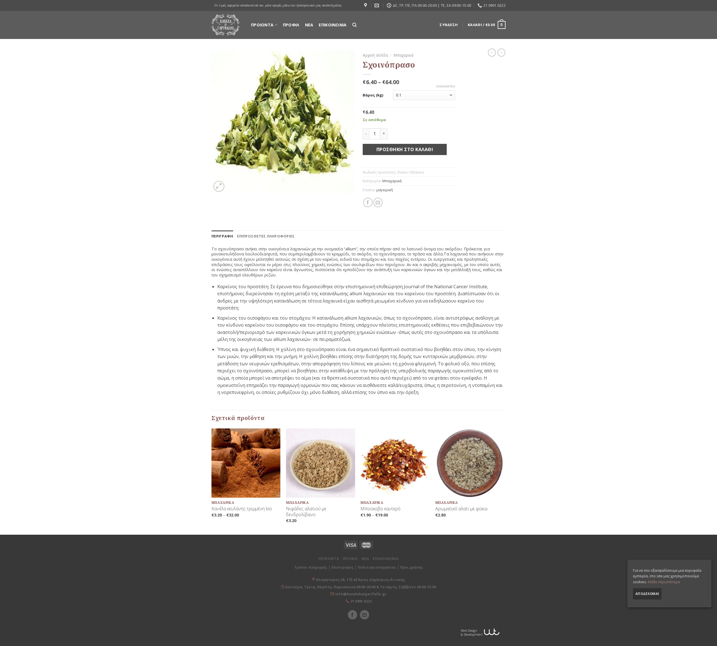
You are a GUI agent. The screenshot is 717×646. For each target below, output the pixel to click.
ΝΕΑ (309, 24)
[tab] (222, 236)
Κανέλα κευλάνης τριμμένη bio (241, 509)
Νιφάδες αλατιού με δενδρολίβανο (306, 512)
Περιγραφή (222, 236)
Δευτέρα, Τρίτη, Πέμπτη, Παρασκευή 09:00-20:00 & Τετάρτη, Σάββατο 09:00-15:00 (360, 586)
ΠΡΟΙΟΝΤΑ (262, 24)
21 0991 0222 (361, 601)
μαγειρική (384, 189)
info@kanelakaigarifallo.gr (361, 593)
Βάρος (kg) (373, 95)
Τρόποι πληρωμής (310, 567)
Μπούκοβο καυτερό (380, 509)
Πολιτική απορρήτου (377, 567)
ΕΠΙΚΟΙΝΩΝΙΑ (332, 24)
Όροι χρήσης (411, 567)
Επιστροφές (342, 567)
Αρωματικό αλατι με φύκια (461, 509)
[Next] (504, 481)
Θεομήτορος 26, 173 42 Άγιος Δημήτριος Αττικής (360, 579)
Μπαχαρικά (403, 55)
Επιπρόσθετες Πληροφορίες (266, 236)
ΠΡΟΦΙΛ (291, 24)
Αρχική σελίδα (375, 55)
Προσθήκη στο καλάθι (404, 149)
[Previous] (212, 481)
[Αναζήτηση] (354, 25)
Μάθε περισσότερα (664, 581)
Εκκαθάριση (445, 86)
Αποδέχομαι (647, 594)
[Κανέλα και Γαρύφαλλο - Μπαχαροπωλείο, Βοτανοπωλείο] (225, 25)
